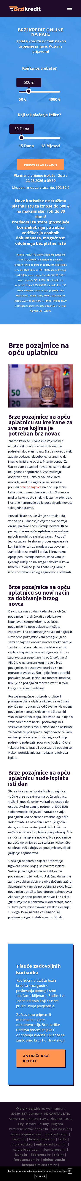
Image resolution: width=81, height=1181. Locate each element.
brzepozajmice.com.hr (39, 1165)
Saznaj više (40, 1176)
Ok (69, 1171)
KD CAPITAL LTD (56, 1113)
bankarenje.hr (55, 1149)
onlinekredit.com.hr (51, 1144)
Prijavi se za (40, 165)
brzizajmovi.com (42, 1139)
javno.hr (21, 1155)
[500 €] (28, 91)
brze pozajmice (30, 487)
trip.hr (59, 1155)
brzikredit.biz (30, 1109)
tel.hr (62, 1139)
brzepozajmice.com (26, 1134)
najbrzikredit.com (26, 1149)
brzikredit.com (56, 1134)
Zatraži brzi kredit (36, 1058)
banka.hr (41, 1129)
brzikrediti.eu (22, 1144)
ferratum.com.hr (26, 1160)
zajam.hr (19, 1139)
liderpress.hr (41, 1155)
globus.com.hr (54, 1160)
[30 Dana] (21, 137)
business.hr (61, 1129)
